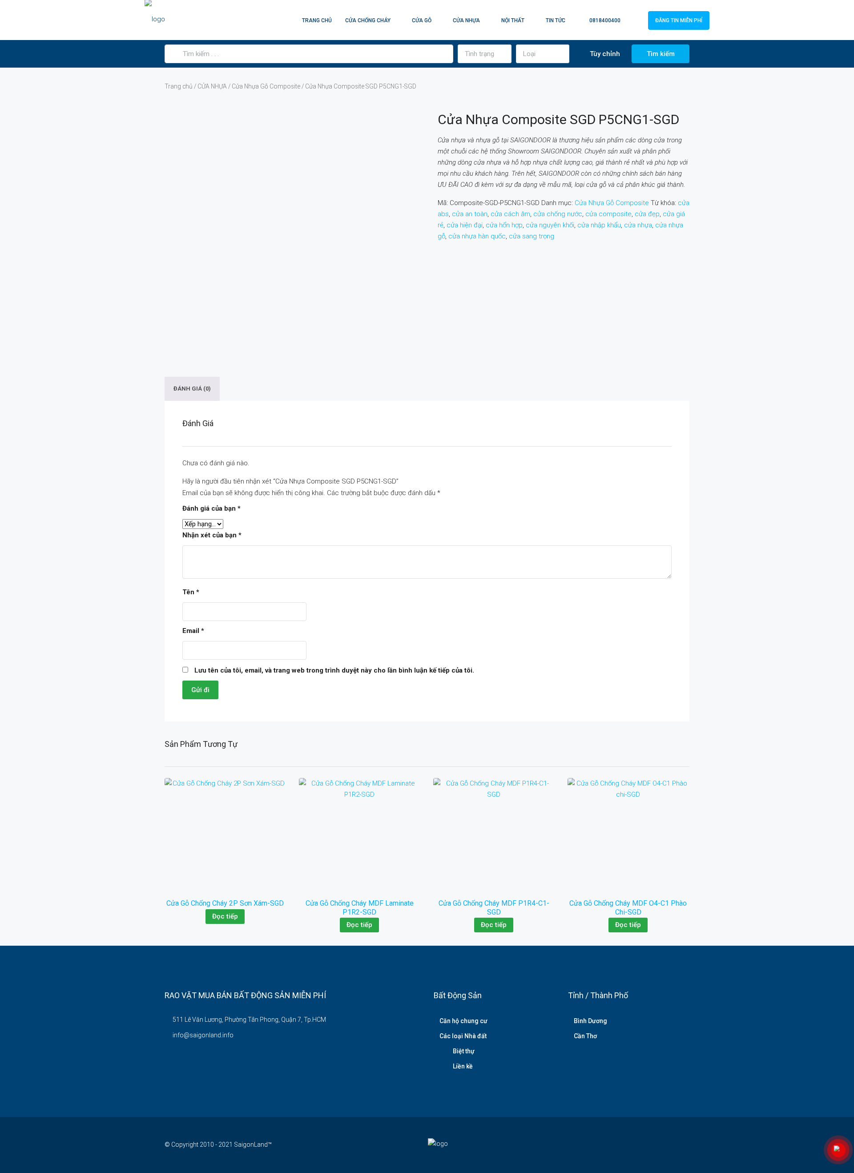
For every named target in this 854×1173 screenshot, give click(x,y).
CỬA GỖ (421, 20)
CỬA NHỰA (466, 20)
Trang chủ (317, 20)
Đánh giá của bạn (211, 508)
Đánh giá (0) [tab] (192, 389)
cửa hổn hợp (504, 225)
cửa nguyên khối (550, 225)
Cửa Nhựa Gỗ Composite (266, 86)
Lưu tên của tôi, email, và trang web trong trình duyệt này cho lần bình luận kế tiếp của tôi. (334, 670)
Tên (190, 592)
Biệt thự (464, 1051)
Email (193, 631)
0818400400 (604, 20)
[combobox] (485, 53)
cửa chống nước (557, 214)
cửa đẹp (647, 214)
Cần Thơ (585, 1036)
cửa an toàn (469, 214)
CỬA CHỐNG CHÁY (368, 20)
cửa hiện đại (465, 225)
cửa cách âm (510, 214)
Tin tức (555, 20)
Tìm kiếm (661, 54)
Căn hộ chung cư (463, 1020)
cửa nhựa (638, 225)
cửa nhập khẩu (599, 225)
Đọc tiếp (225, 916)
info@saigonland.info (203, 1035)
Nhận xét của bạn (212, 535)
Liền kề (463, 1066)
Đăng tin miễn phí (678, 20)
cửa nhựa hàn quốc (477, 236)
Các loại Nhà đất (463, 1036)
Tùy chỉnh (604, 54)
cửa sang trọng (531, 236)
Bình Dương (590, 1020)
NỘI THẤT (512, 20)
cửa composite (608, 214)
